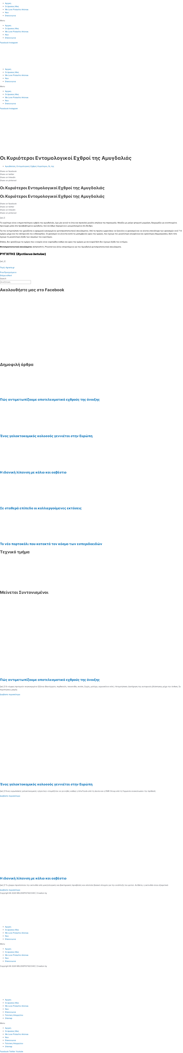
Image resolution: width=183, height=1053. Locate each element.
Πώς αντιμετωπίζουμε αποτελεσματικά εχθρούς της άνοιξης (50, 399)
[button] (91, 20)
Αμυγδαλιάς (10, 166)
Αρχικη (8, 3)
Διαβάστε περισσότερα (10, 694)
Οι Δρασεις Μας (12, 6)
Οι (49, 166)
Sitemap (8, 1018)
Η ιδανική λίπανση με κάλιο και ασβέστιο (33, 472)
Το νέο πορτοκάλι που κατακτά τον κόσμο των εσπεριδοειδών (51, 544)
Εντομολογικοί (23, 166)
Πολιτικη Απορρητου (14, 1015)
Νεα (7, 12)
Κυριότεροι (42, 166)
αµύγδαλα (37, 226)
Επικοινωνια (10, 15)
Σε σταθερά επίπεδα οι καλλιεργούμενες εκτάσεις (41, 508)
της (52, 166)
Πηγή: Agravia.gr (7, 267)
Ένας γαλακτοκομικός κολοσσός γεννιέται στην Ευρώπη (46, 436)
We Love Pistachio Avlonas (16, 9)
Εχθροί (33, 166)
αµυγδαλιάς (49, 223)
